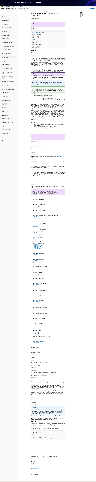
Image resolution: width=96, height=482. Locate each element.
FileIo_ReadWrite (35, 263)
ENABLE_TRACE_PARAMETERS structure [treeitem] (7, 27)
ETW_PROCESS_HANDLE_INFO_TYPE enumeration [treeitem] (8, 43)
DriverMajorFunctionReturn (37, 248)
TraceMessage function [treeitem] (5, 126)
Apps (37, 11)
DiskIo (40, 219)
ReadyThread (35, 232)
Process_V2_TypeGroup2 (36, 305)
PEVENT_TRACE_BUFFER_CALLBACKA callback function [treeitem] (8, 82)
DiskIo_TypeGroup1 (36, 220)
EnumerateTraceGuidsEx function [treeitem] (6, 35)
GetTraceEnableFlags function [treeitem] (6, 61)
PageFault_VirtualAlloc (36, 342)
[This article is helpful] (86, 19)
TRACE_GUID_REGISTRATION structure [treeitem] (7, 114)
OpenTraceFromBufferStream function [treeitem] (7, 68)
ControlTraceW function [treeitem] (5, 24)
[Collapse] (16, 10)
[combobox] (8, 12)
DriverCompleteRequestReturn (37, 245)
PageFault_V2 (41, 283)
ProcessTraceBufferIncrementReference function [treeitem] (8, 89)
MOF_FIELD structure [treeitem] (4, 65)
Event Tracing (45, 11)
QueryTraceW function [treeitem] (5, 96)
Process (40, 300)
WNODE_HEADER (34, 54)
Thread (40, 206)
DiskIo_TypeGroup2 (36, 226)
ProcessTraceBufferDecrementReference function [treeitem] (8, 88)
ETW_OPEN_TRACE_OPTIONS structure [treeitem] (7, 42)
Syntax (81, 12)
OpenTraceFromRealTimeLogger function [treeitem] (7, 71)
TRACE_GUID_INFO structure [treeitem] (5, 111)
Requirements (82, 15)
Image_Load (35, 270)
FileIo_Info (34, 262)
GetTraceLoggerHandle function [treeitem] (6, 64)
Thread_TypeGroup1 (36, 333)
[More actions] (64, 11)
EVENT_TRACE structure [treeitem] (5, 50)
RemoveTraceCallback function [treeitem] (6, 100)
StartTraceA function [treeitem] (4, 103)
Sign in (94, 6)
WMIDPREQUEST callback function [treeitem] (6, 136)
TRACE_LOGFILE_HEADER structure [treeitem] (6, 115)
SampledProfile (35, 311)
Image (40, 269)
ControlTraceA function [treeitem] (5, 23)
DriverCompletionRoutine (37, 246)
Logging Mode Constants (34, 468)
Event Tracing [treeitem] (3, 13)
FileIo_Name (35, 216)
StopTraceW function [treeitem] (4, 107)
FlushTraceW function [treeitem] (5, 60)
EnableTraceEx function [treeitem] (5, 31)
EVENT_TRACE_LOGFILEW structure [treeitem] (6, 54)
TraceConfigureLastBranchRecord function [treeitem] (7, 122)
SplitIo (37, 320)
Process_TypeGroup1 (36, 301)
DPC (33, 238)
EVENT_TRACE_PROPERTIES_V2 (35, 470)
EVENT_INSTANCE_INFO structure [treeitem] (6, 49)
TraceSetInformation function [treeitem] (5, 130)
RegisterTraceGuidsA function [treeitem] (6, 97)
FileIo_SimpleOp (35, 264)
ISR (33, 275)
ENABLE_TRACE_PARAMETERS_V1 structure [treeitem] (7, 28)
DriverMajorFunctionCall (36, 247)
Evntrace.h (49, 11)
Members (81, 13)
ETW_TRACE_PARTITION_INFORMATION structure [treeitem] (8, 46)
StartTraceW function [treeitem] (4, 104)
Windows (35, 11)
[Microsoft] (1, 6)
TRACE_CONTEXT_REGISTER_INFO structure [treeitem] (7, 108)
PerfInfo (40, 237)
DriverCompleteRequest (36, 244)
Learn (32, 11)
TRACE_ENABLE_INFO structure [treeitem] (6, 110)
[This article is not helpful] (87, 19)
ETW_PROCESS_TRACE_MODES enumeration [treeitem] (7, 45)
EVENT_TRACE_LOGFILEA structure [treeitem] (6, 53)
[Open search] (92, 6)
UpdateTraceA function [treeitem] (5, 133)
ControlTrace (56, 447)
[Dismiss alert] (94, 1)
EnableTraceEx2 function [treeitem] (5, 32)
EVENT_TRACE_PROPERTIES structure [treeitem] (7, 56)
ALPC (36, 201)
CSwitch (34, 207)
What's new (89, 8)
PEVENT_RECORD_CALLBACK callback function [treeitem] (8, 81)
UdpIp (40, 292)
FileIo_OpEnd (35, 254)
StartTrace (57, 425)
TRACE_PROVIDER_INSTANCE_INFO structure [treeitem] (7, 118)
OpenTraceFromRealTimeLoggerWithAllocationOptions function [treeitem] (9, 73)
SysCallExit (34, 327)
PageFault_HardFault (36, 284)
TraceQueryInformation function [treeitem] (6, 129)
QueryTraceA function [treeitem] (5, 93)
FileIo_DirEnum (35, 261)
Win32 (40, 11)
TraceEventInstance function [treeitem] (5, 125)
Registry (37, 316)
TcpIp (37, 292)
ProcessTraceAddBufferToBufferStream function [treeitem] (8, 86)
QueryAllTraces (33, 466)
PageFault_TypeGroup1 (36, 288)
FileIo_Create (35, 260)
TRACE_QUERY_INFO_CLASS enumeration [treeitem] (7, 119)
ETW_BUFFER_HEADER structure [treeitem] (6, 39)
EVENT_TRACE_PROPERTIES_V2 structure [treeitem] (7, 57)
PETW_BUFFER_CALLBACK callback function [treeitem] (7, 76)
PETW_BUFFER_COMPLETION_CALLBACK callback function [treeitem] (8, 78)
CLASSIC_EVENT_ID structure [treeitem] (5, 20)
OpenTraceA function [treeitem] (4, 67)
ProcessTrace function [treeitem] (5, 85)
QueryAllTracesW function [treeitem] (5, 92)
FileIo (39, 215)
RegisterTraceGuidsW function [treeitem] (6, 99)
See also (81, 16)
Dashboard (93, 8)
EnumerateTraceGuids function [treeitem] (6, 34)
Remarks (81, 14)
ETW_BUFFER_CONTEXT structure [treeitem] (6, 38)
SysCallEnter (35, 326)
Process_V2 (40, 304)
